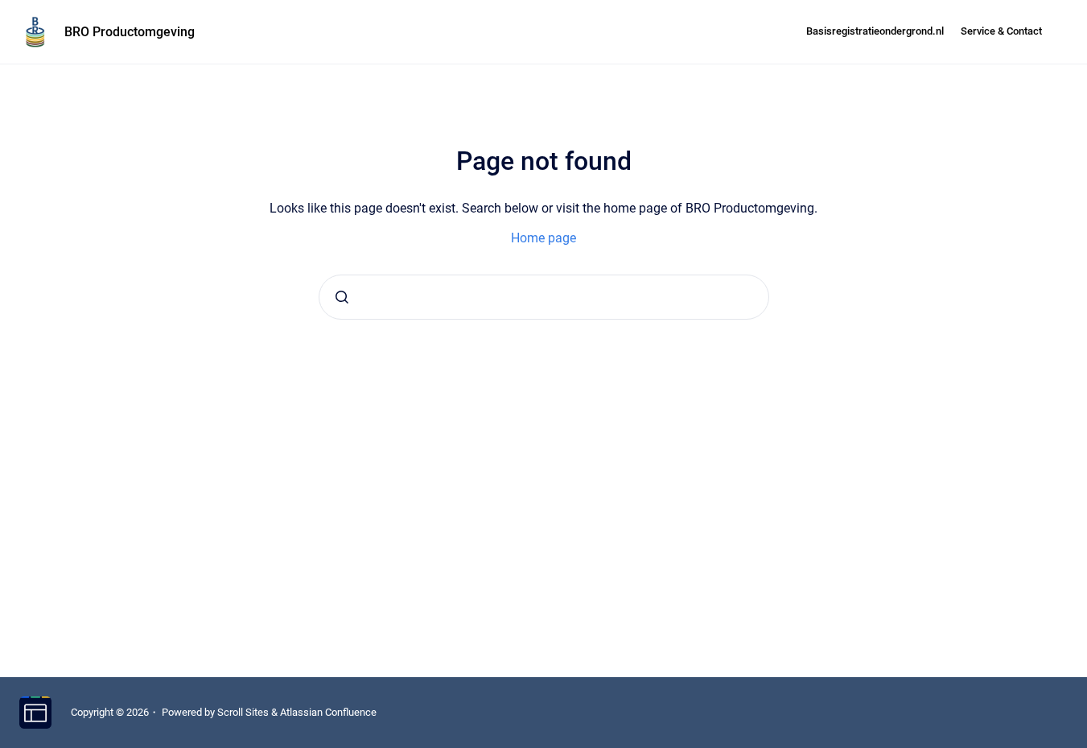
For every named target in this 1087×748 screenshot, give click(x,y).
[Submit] (342, 297)
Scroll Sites (243, 712)
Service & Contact (1001, 31)
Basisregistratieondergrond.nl (875, 31)
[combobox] (543, 297)
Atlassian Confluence (328, 712)
